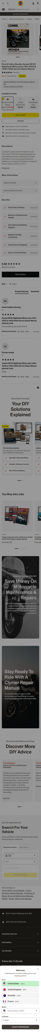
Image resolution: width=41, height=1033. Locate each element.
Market (4, 1007)
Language (5, 1016)
